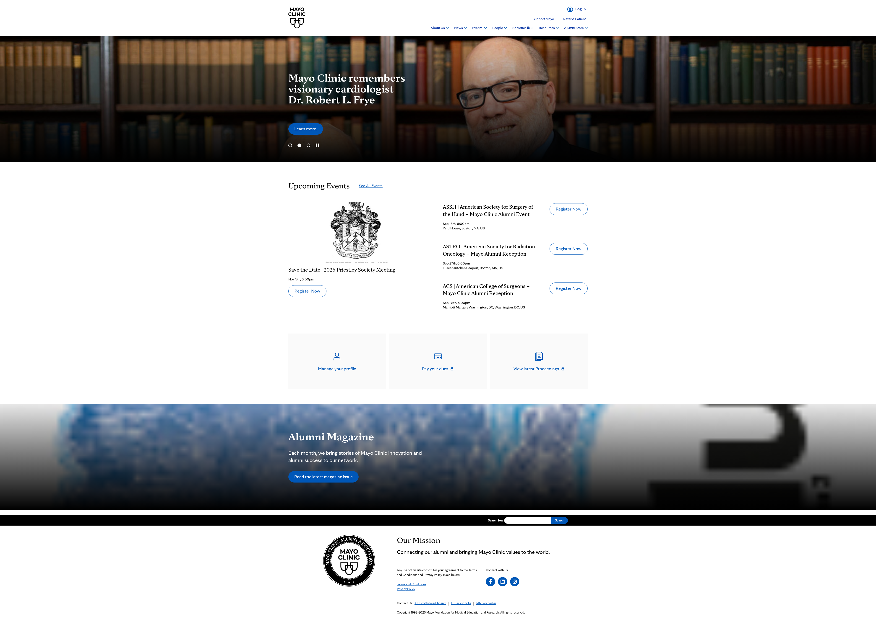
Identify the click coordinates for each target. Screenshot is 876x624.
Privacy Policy (406, 589)
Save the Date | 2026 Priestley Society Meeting (341, 269)
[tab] (290, 145)
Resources (547, 28)
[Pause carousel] (317, 145)
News (459, 28)
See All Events (371, 185)
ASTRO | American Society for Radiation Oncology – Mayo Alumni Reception (489, 250)
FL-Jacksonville (461, 603)
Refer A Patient (574, 19)
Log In (580, 8)
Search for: (495, 520)
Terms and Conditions (411, 584)
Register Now (307, 291)
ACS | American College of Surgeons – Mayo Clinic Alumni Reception (486, 290)
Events (477, 28)
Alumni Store (574, 28)
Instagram (514, 581)
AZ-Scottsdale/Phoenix (430, 603)
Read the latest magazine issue (323, 476)
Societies (519, 28)
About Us (438, 28)
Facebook (490, 581)
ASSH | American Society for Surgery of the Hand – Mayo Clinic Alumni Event (488, 210)
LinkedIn (502, 581)
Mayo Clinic (297, 17)
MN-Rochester (486, 603)
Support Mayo (543, 19)
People (498, 28)
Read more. (305, 121)
